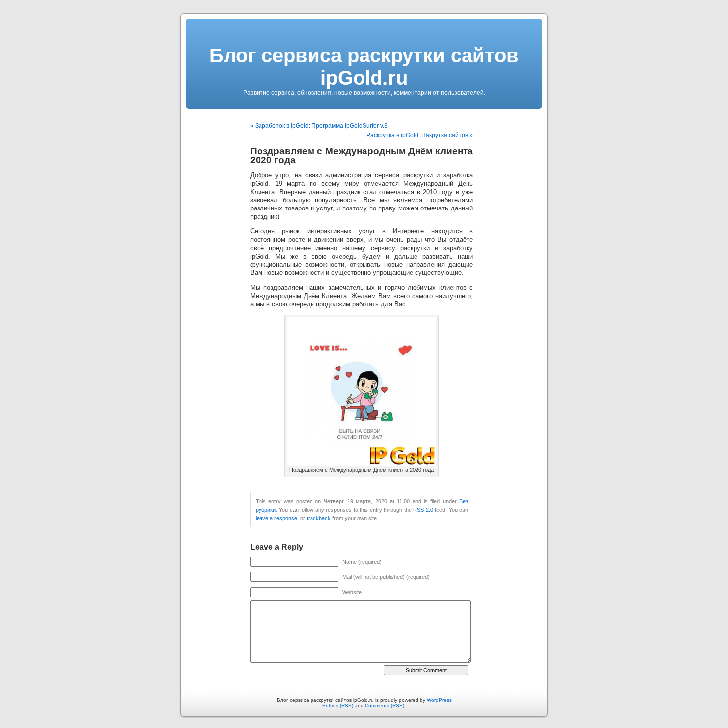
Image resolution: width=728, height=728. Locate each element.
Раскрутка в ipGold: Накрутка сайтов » (419, 135)
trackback (319, 518)
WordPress (439, 700)
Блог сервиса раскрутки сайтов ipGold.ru (364, 67)
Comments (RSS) (384, 705)
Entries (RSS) (337, 705)
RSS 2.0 (423, 510)
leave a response (276, 518)
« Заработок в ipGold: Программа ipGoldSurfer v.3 (319, 125)
